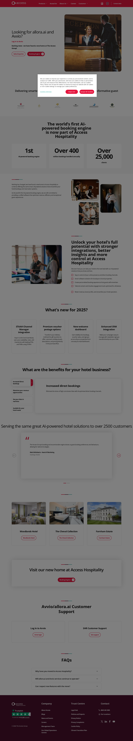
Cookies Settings (46, 92)
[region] (67, 85)
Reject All (71, 92)
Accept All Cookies (87, 92)
